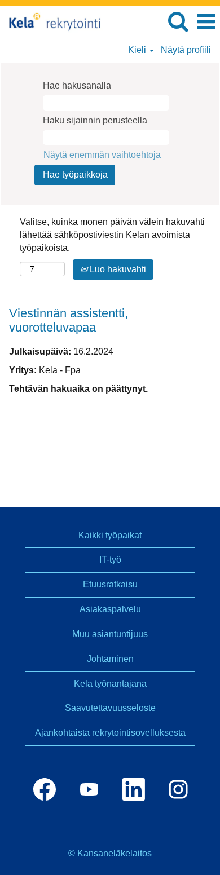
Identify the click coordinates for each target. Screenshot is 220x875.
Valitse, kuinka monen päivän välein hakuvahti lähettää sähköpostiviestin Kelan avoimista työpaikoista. (112, 235)
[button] (206, 22)
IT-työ (110, 559)
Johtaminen (110, 659)
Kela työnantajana (110, 683)
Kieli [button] (138, 50)
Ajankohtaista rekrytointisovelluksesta (110, 732)
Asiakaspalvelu (110, 609)
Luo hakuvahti (116, 269)
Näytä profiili (186, 50)
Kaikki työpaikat (110, 535)
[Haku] (178, 21)
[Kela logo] (53, 21)
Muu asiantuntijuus (110, 634)
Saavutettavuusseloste (110, 708)
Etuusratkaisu (110, 584)
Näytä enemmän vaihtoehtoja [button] (102, 155)
